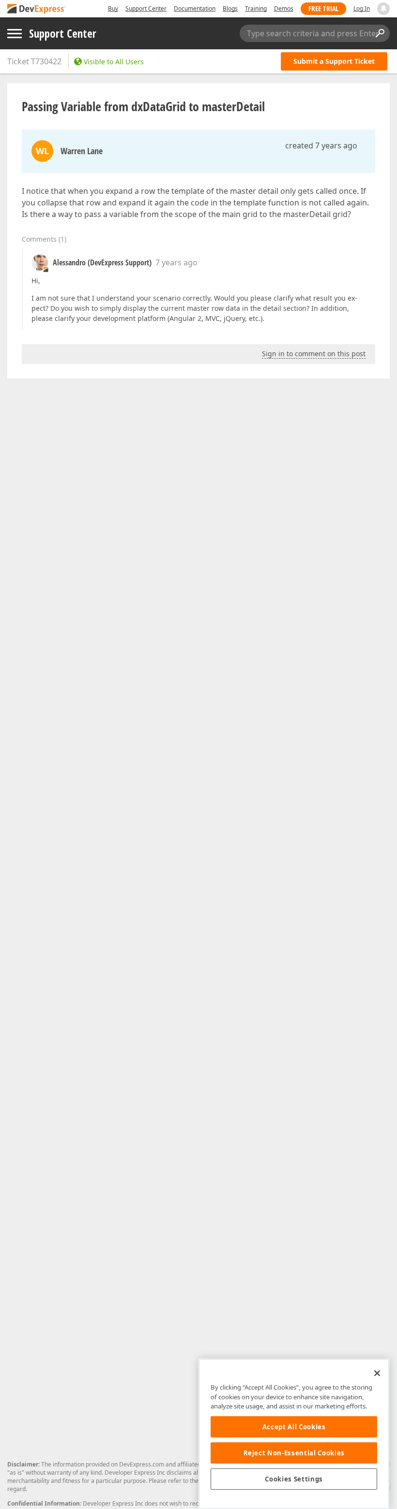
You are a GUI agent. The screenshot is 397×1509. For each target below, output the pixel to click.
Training (256, 8)
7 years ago (176, 262)
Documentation (194, 8)
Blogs (230, 8)
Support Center (146, 8)
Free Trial (323, 8)
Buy (113, 8)
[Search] (379, 33)
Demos (283, 8)
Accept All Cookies (294, 1426)
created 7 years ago (321, 145)
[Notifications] (383, 8)
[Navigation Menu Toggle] (14, 34)
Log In (361, 8)
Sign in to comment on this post (314, 353)
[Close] (377, 1373)
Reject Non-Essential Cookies (294, 1453)
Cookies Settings (294, 1479)
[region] (293, 1434)
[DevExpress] (36, 9)
